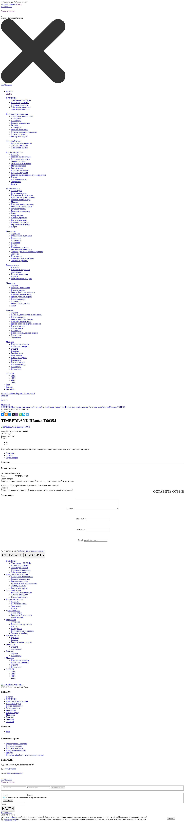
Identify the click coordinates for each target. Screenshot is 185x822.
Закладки (30, 393)
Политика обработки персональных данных (127, 819)
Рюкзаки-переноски (19, 130)
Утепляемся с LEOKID (21, 100)
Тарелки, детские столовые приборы (27, 252)
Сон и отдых (16, 191)
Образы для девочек (19, 105)
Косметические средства (21, 279)
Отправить (8, 800)
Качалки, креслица (19, 218)
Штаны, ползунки (19, 358)
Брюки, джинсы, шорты (21, 297)
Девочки (9, 310)
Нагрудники (16, 256)
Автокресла (16, 118)
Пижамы (15, 351)
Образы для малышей (20, 109)
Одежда (14, 285)
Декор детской (17, 215)
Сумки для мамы (18, 134)
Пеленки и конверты (20, 346)
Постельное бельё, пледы (22, 195)
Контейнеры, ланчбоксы (21, 249)
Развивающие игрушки (21, 157)
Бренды (9, 753)
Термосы (15, 254)
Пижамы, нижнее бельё (21, 294)
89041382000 (6, 7)
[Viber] (16, 414)
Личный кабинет (8, 4)
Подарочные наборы (20, 344)
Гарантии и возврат (14, 748)
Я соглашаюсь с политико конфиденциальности (26, 798)
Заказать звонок (8, 11)
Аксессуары (16, 121)
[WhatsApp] (20, 414)
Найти (8, 808)
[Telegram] (27, 414)
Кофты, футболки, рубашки (23, 292)
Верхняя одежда (18, 290)
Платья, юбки (17, 328)
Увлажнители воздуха (20, 211)
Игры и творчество (14, 152)
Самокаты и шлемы (19, 148)
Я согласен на (24, 551)
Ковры (14, 227)
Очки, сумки (16, 335)
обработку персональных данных (30, 551)
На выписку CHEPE (20, 103)
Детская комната (13, 188)
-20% (13, 376)
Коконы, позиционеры (20, 200)
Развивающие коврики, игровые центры (28, 175)
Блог (8, 731)
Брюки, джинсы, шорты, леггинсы (26, 324)
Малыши (10, 342)
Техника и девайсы (19, 261)
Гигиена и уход (12, 265)
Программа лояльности (16, 750)
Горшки (14, 276)
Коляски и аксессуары (20, 123)
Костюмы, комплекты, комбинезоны (26, 315)
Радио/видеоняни (18, 209)
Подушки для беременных (22, 204)
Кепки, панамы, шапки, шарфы (24, 333)
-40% (13, 380)
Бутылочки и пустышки (21, 236)
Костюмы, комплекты (20, 288)
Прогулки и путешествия (17, 114)
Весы (13, 213)
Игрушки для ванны (20, 170)
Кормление (11, 231)
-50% (13, 382)
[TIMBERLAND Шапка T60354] (15, 427)
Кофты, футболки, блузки (22, 319)
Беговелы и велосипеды (21, 143)
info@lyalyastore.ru (15, 773)
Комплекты (16, 360)
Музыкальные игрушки (21, 163)
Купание (14, 267)
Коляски (14, 125)
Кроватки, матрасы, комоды (23, 197)
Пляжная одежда (18, 299)
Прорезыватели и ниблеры (22, 258)
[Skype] (23, 414)
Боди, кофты (16, 355)
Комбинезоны (17, 353)
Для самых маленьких (20, 159)
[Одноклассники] (6, 414)
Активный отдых (13, 141)
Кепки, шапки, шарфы (20, 303)
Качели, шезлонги (19, 193)
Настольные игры (18, 179)
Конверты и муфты (19, 136)
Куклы (14, 177)
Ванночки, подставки (20, 270)
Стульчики (15, 233)
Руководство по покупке (16, 744)
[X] (13, 414)
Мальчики (10, 283)
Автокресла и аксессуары (22, 116)
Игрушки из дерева (19, 173)
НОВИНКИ (11, 98)
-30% (13, 378)
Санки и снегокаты (19, 145)
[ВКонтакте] (2, 414)
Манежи (14, 202)
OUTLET (10, 373)
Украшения (16, 337)
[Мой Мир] (9, 414)
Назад (9, 94)
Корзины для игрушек (20, 224)
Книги (14, 184)
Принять (171, 818)
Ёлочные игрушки (19, 220)
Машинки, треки (18, 161)
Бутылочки (16, 238)
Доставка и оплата (14, 746)
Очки (13, 306)
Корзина (20, 393)
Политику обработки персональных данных (25, 755)
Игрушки (15, 154)
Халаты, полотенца (19, 274)
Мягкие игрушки (18, 166)
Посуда (14, 245)
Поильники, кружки (20, 247)
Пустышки (15, 242)
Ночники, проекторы (20, 222)
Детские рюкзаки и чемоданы (24, 132)
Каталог (9, 697)
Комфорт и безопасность (21, 206)
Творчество (16, 182)
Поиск (19, 4)
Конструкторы (17, 168)
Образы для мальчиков (20, 107)
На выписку (16, 369)
